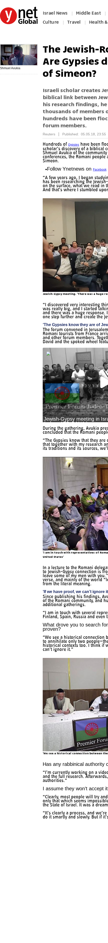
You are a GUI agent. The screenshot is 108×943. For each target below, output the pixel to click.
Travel (74, 22)
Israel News (55, 13)
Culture (51, 22)
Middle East (88, 13)
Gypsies (75, 144)
